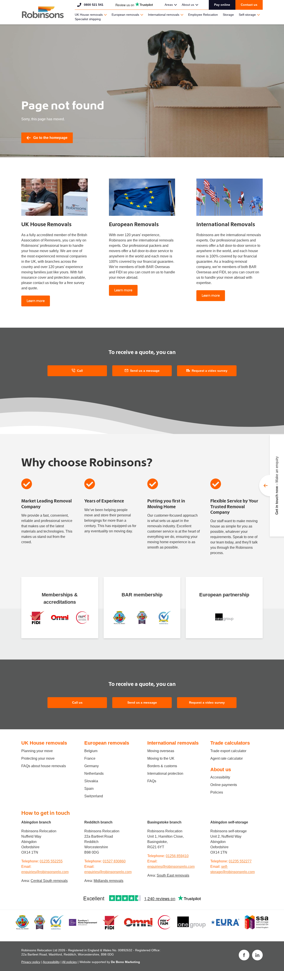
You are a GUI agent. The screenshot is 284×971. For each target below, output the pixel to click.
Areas (169, 4)
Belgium (90, 751)
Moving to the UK (160, 758)
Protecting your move (38, 758)
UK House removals (89, 14)
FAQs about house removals (43, 766)
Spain (89, 788)
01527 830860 (114, 861)
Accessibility (220, 777)
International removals (163, 14)
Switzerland (93, 796)
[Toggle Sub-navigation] (175, 5)
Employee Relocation (203, 14)
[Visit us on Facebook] (244, 955)
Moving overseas (160, 751)
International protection (165, 773)
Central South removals (49, 881)
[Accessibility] (59, 617)
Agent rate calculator (226, 758)
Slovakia (91, 781)
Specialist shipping (88, 19)
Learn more (36, 301)
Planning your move (37, 751)
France (89, 758)
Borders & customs (162, 766)
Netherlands (94, 773)
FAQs (151, 781)
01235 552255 (51, 861)
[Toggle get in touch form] (271, 485)
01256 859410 (177, 856)
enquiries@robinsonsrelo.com (45, 872)
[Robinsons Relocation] (42, 12)
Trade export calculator (228, 751)
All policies (69, 962)
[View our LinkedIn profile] (257, 955)
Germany (91, 766)
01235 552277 (240, 861)
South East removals (173, 875)
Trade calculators (230, 743)
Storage (228, 14)
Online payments (223, 785)
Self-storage (247, 14)
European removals (125, 14)
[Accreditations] (37, 617)
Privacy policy (30, 962)
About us (188, 4)
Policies (216, 792)
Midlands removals (108, 881)
